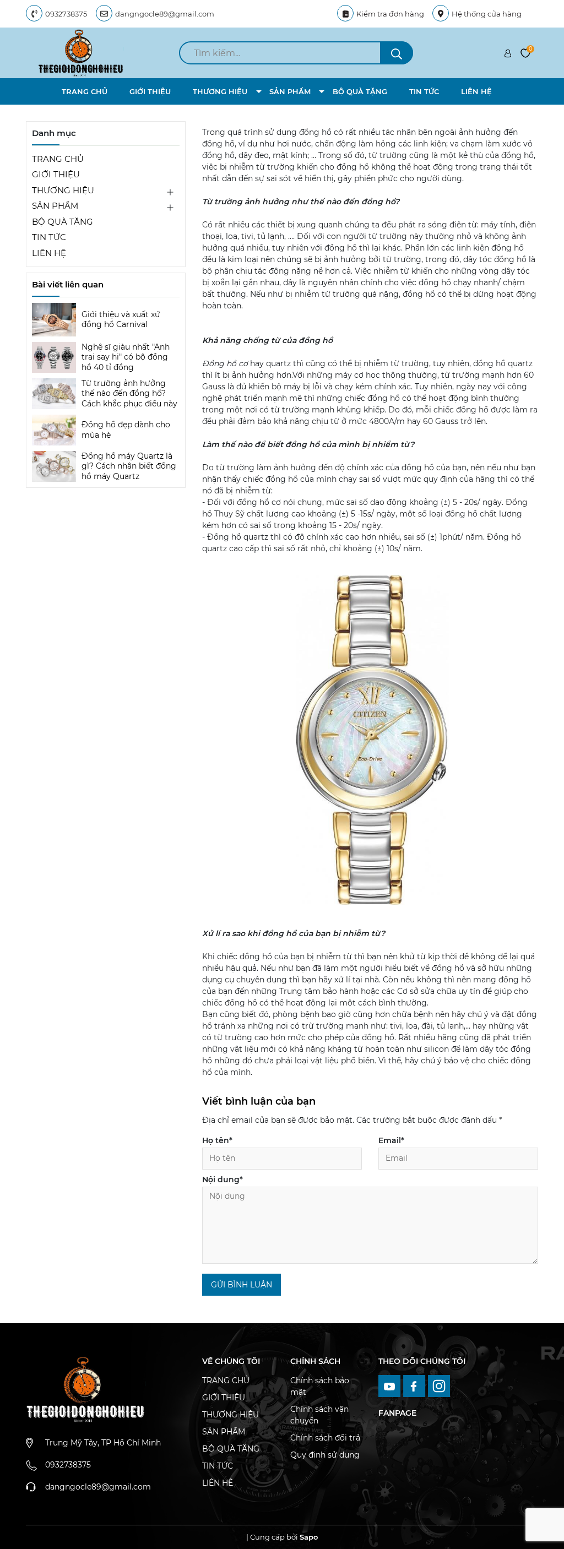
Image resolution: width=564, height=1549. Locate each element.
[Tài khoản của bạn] (508, 53)
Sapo (309, 1536)
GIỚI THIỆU (150, 91)
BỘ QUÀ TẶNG (360, 91)
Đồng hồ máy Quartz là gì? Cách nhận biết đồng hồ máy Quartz (129, 466)
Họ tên (217, 1140)
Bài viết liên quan (68, 284)
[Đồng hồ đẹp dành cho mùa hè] (54, 430)
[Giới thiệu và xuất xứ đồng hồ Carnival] (54, 319)
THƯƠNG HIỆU (220, 91)
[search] (396, 52)
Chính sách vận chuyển (319, 1415)
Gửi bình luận (241, 1285)
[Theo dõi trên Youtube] (390, 1385)
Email (391, 1140)
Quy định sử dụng (325, 1455)
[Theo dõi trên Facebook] (415, 1385)
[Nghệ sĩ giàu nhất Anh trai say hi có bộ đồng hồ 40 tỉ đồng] (54, 357)
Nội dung (222, 1179)
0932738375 (66, 13)
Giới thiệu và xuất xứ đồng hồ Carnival (121, 319)
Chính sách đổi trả (325, 1438)
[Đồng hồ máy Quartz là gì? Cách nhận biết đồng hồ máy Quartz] (54, 466)
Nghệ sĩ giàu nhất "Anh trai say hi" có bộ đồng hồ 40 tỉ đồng (126, 357)
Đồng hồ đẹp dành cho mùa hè (126, 429)
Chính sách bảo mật (319, 1386)
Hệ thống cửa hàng (487, 13)
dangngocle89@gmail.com (164, 13)
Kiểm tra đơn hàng (390, 13)
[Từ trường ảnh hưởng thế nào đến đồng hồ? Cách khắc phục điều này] (54, 393)
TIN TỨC (424, 91)
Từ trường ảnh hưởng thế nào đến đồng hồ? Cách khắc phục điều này (129, 393)
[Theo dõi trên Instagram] (439, 1385)
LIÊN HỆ (476, 91)
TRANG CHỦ (84, 91)
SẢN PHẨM (290, 91)
